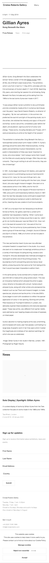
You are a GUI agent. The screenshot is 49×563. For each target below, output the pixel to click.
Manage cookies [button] (24, 545)
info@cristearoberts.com (11, 527)
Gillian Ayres (32, 79)
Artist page (26, 33)
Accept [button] (24, 557)
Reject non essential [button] (21, 550)
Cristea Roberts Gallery (15, 5)
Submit (8, 483)
